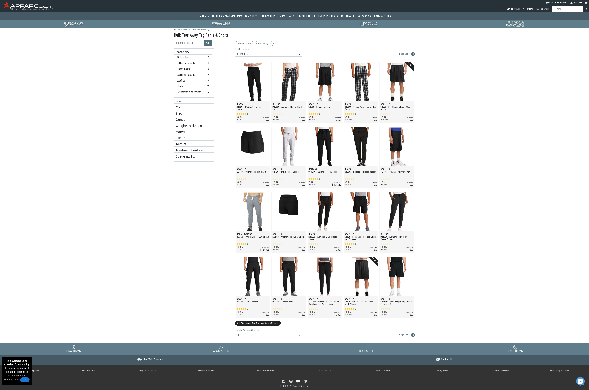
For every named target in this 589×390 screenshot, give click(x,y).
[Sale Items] (515, 348)
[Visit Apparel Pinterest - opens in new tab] (305, 381)
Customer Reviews (324, 371)
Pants (328, 16)
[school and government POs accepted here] (515, 24)
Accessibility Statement (559, 371)
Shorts (193, 86)
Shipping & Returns (206, 371)
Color (179, 107)
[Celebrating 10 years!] (73, 23)
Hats (282, 16)
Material (181, 132)
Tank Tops (251, 16)
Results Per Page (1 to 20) (247, 330)
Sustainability (185, 156)
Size (178, 113)
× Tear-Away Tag (264, 43)
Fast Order (544, 9)
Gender (181, 119)
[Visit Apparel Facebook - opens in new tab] (284, 381)
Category (182, 52)
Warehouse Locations (265, 371)
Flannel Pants (193, 68)
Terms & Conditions (501, 371)
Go (208, 43)
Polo (268, 16)
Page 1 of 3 (404, 335)
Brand (179, 101)
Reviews (529, 9)
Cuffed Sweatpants (193, 63)
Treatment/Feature (189, 150)
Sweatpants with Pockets (193, 92)
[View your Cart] (586, 3)
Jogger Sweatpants (193, 74)
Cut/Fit (180, 138)
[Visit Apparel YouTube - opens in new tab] (298, 381)
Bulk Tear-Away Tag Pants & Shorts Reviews (257, 323)
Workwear (364, 16)
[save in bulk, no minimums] (220, 23)
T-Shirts (203, 16)
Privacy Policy (12, 379)
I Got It (25, 380)
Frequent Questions (147, 371)
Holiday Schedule (382, 371)
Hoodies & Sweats (227, 16)
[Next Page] (413, 54)
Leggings (193, 80)
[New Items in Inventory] (73, 348)
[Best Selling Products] (368, 348)
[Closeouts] (220, 348)
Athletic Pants (193, 57)
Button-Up (348, 16)
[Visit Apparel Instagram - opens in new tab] (291, 381)
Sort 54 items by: (242, 49)
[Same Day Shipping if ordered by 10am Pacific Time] (368, 23)
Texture (180, 144)
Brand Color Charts (88, 371)
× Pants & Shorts (244, 43)
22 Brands (515, 9)
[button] (555, 2)
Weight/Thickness (188, 125)
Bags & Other (382, 16)
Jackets (301, 16)
